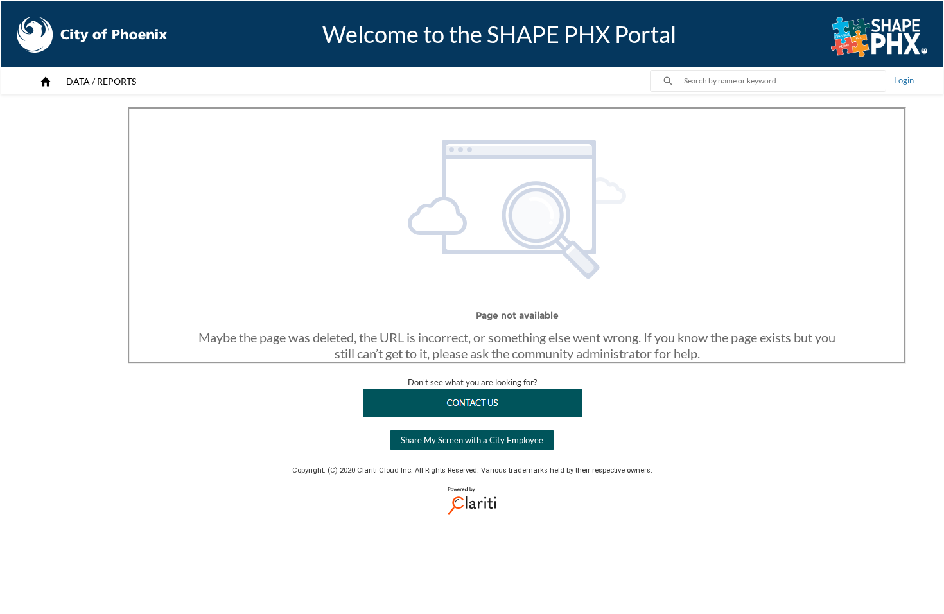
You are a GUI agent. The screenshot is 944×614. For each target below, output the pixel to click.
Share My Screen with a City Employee (472, 440)
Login (904, 80)
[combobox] (785, 81)
